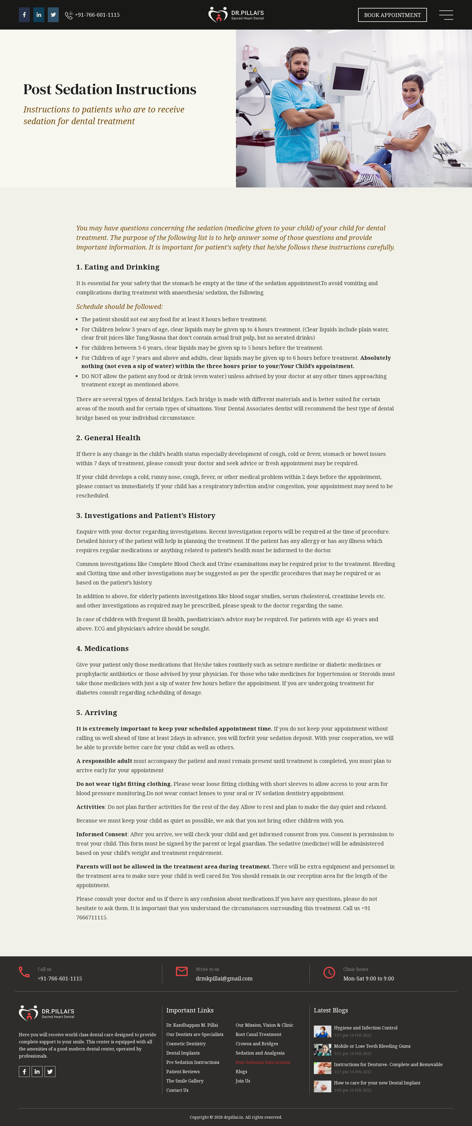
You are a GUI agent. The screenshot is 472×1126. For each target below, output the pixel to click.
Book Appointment (392, 15)
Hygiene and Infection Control (365, 1028)
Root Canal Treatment (258, 1034)
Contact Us (177, 1090)
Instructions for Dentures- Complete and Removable (388, 1064)
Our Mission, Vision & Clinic (264, 1025)
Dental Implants (183, 1053)
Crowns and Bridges (257, 1044)
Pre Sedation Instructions (192, 1062)
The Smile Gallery (184, 1081)
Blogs (241, 1072)
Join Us (243, 1081)
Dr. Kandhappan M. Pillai (192, 1025)
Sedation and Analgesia (260, 1053)
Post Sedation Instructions (263, 1062)
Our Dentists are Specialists (194, 1034)
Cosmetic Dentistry (186, 1044)
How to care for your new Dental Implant (377, 1083)
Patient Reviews (183, 1072)
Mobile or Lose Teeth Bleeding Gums (372, 1046)
